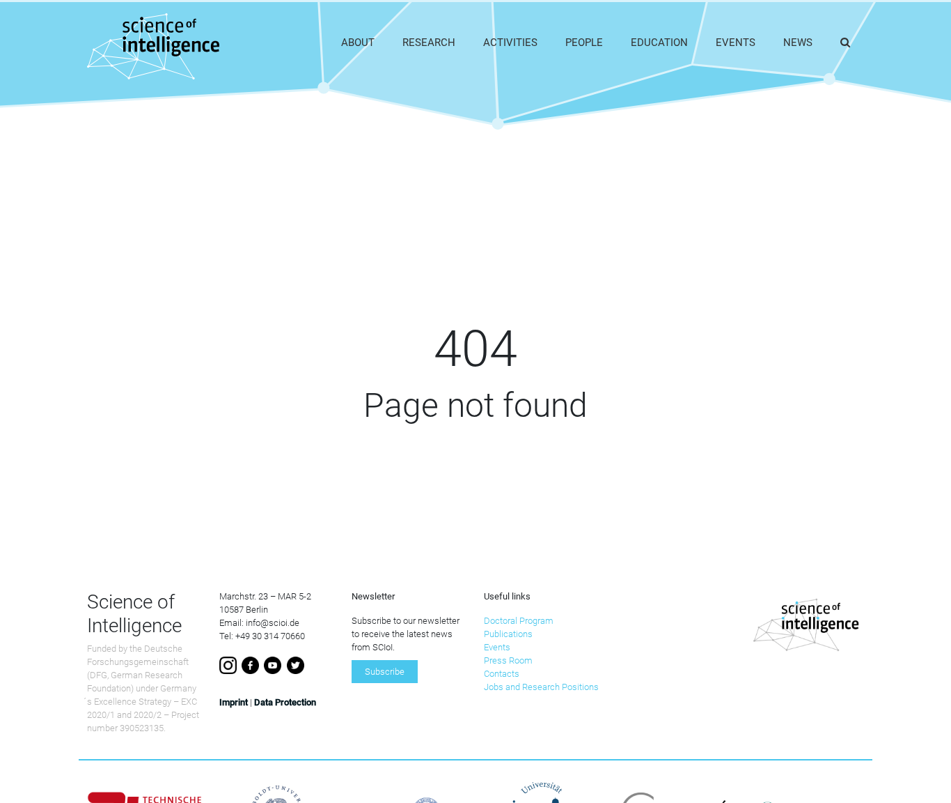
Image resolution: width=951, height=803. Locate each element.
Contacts (501, 673)
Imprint (233, 702)
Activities (510, 42)
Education (659, 42)
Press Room (508, 660)
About (358, 42)
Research (428, 42)
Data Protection (285, 702)
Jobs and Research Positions (541, 687)
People (584, 42)
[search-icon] (845, 43)
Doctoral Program (518, 620)
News (797, 42)
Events (735, 42)
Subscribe (384, 671)
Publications (508, 634)
